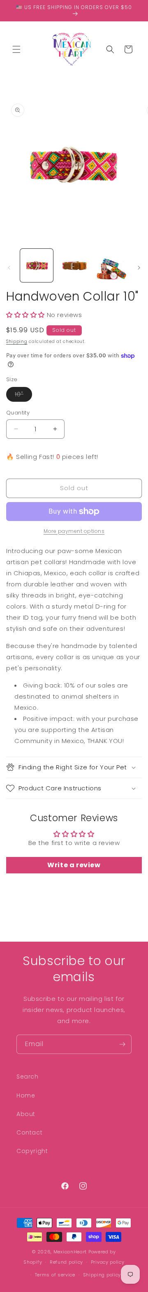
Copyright (32, 1151)
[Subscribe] (122, 1044)
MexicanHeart (70, 1251)
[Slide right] (139, 268)
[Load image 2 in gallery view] (73, 265)
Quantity (18, 413)
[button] (16, 49)
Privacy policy (108, 1262)
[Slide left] (9, 268)
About (25, 1114)
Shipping (17, 341)
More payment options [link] (74, 531)
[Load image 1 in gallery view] (36, 265)
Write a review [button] (73, 865)
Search (27, 1076)
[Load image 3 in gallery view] (111, 265)
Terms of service (55, 1274)
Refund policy (66, 1262)
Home (25, 1095)
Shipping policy (102, 1274)
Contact (29, 1132)
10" (23, 396)
